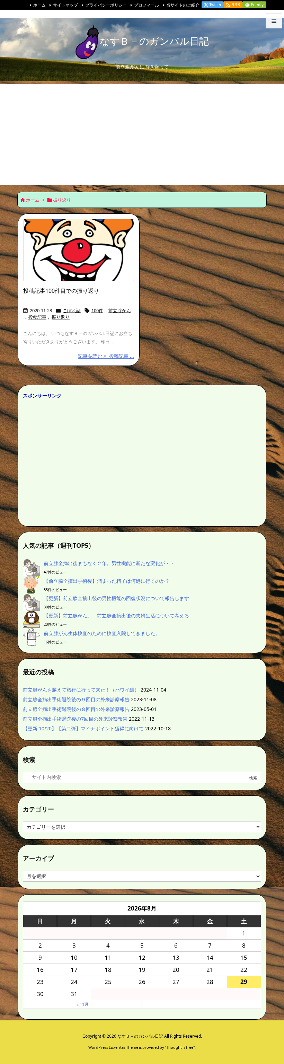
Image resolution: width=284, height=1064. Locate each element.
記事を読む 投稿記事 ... (106, 356)
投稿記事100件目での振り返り (61, 290)
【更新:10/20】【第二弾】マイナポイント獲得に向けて (83, 728)
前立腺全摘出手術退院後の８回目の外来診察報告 (76, 709)
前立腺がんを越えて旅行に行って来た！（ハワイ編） (81, 689)
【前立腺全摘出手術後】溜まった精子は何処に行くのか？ (107, 581)
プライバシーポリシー (106, 5)
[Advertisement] (142, 132)
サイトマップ (65, 5)
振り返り (61, 317)
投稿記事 (37, 317)
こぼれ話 (72, 310)
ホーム (39, 5)
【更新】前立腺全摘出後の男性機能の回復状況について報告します (116, 598)
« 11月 (83, 1004)
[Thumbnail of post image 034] (78, 250)
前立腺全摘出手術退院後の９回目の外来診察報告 (76, 699)
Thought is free (179, 1047)
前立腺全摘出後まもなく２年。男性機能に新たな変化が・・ (109, 563)
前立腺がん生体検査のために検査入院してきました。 (102, 633)
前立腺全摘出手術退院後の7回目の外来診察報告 (75, 718)
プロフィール (146, 5)
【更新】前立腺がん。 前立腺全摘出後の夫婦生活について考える (116, 615)
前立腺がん (119, 310)
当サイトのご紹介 (182, 5)
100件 (97, 310)
